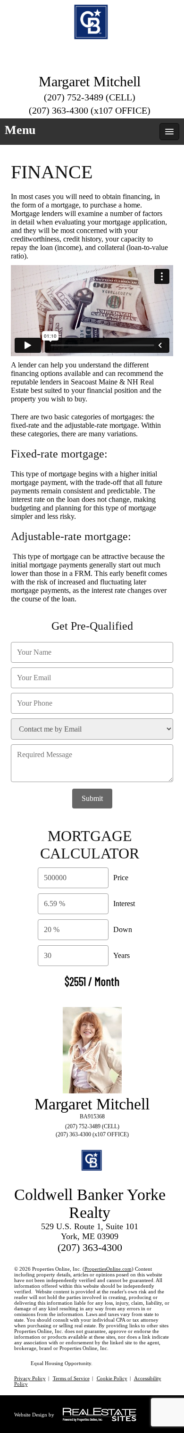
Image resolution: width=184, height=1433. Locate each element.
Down (122, 929)
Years (121, 955)
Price (120, 878)
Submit (92, 798)
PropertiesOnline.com (108, 1269)
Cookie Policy (112, 1378)
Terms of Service (71, 1378)
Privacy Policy (30, 1378)
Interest (124, 904)
